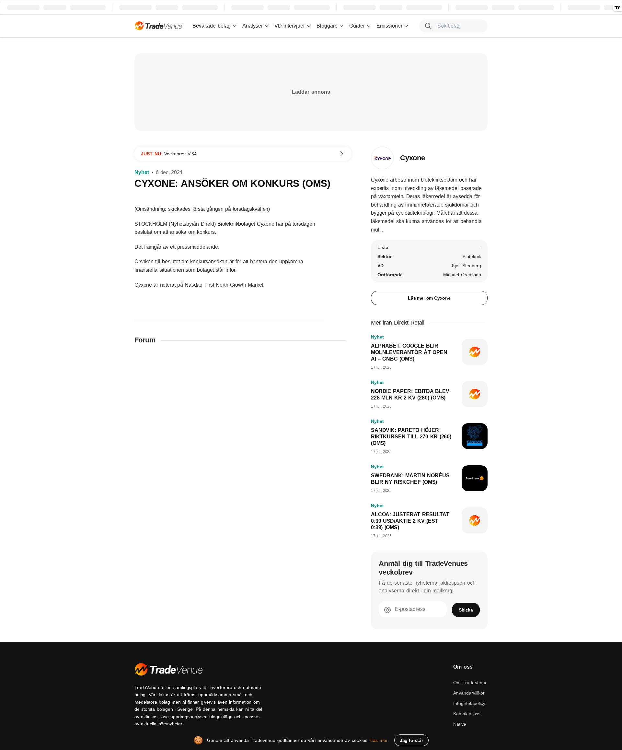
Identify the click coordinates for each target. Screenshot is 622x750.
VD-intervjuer (289, 26)
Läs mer (379, 740)
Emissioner (389, 26)
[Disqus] (242, 435)
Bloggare (327, 26)
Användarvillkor (469, 693)
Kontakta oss (466, 713)
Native (459, 724)
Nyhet (141, 172)
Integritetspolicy (469, 703)
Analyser (252, 26)
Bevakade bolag (211, 26)
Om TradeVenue (470, 682)
